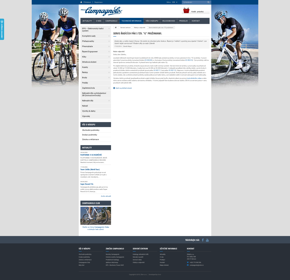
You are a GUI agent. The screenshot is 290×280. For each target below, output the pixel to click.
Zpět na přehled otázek (124, 88)
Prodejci (183, 21)
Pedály (85, 83)
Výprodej (86, 116)
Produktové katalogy (112, 260)
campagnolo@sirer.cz (197, 265)
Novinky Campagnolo (112, 254)
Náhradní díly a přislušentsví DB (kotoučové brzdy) (94, 94)
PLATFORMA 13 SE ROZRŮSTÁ (91, 155)
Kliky (84, 57)
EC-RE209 (148, 60)
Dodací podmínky (89, 135)
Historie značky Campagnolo (115, 257)
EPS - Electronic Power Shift (115, 265)
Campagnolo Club (84, 262)
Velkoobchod (168, 21)
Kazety (85, 67)
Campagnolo (111, 21)
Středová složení (89, 62)
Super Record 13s (86, 184)
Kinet (159, 274)
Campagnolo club (91, 203)
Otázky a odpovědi (138, 262)
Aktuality (87, 147)
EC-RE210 (188, 60)
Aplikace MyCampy (112, 262)
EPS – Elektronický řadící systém (93, 29)
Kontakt (196, 21)
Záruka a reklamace (90, 139)
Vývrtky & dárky (88, 111)
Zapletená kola (88, 88)
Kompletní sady (88, 36)
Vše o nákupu (152, 21)
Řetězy (85, 72)
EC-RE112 (172, 70)
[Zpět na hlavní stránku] (116, 27)
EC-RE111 (157, 70)
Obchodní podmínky (90, 130)
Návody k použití (138, 257)
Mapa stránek (164, 265)
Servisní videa (137, 260)
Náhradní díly (87, 100)
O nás (98, 21)
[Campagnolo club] (95, 213)
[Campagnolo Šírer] (101, 11)
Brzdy (84, 77)
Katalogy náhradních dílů (140, 254)
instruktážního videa (194, 78)
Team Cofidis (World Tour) (90, 169)
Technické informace (131, 21)
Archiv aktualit (106, 196)
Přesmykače (87, 46)
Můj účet (81, 265)
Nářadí (85, 106)
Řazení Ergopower (90, 51)
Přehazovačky (88, 41)
